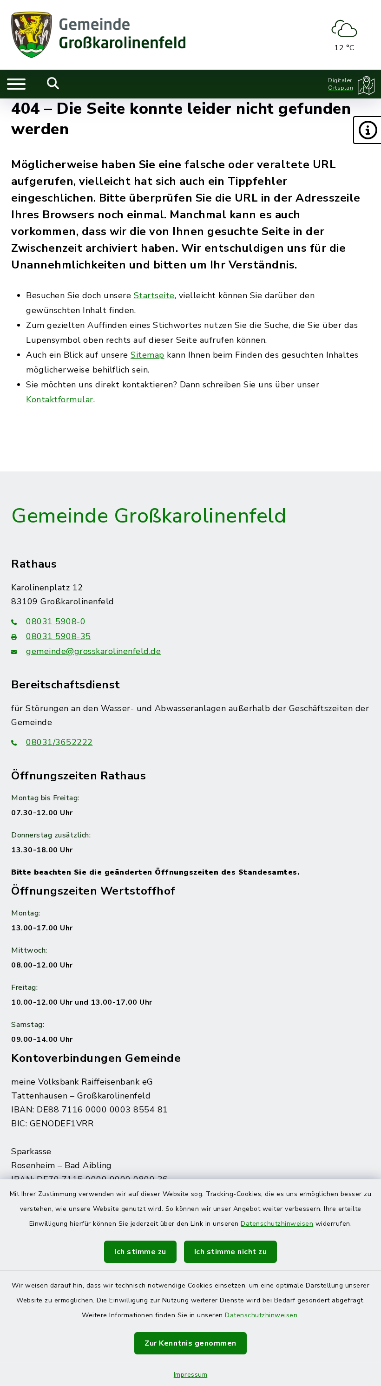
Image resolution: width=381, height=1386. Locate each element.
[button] (367, 130)
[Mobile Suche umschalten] (53, 84)
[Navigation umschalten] (16, 84)
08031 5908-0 (55, 621)
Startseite (154, 295)
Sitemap (147, 354)
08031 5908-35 (58, 636)
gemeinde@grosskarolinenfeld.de (93, 651)
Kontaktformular (59, 399)
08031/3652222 (59, 742)
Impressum (191, 1374)
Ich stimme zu (140, 1252)
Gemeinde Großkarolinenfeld (148, 516)
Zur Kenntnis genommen (190, 1343)
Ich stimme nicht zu (230, 1252)
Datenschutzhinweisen (277, 1223)
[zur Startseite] (98, 35)
